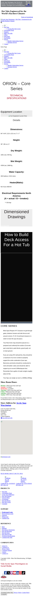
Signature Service (12, 42)
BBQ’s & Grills (8, 33)
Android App (5, 518)
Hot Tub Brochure (7, 531)
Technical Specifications (8, 536)
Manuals (4, 528)
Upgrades (4, 504)
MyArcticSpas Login (7, 513)
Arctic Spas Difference (8, 494)
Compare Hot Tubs (7, 537)
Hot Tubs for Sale (7, 534)
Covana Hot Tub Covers (14, 29)
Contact (6, 44)
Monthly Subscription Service (15, 41)
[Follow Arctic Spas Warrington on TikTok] (23, 574)
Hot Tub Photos (6, 500)
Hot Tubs (6, 27)
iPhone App (5, 517)
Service (6, 39)
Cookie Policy (26, 592)
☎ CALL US (28, 5)
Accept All (3, 594)
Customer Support (7, 550)
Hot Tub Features (6, 496)
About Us (4, 546)
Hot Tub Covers (6, 502)
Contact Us (5, 553)
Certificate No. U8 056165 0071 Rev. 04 (8, 484)
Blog (3, 527)
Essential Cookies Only (7, 592)
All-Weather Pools (9, 30)
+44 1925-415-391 (28, 3)
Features (6, 32)
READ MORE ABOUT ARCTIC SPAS (12, 473)
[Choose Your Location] (5, 26)
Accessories (5, 499)
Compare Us (5, 547)
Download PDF (5, 225)
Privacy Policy (6, 549)
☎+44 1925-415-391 (6, 418)
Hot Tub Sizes (6, 533)
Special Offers (6, 497)
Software (4, 515)
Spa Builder (7, 38)
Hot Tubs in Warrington (8, 530)
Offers (5, 35)
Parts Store (7, 36)
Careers (4, 552)
